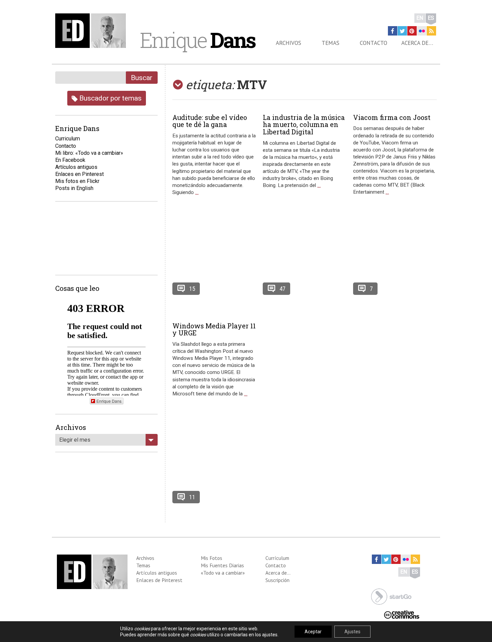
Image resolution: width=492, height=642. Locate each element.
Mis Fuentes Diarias (222, 565)
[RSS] (431, 31)
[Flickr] (421, 31)
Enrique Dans (108, 401)
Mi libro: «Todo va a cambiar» (89, 153)
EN (419, 18)
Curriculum (67, 138)
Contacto (373, 43)
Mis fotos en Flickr (77, 181)
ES (431, 18)
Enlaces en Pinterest (79, 174)
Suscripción (277, 580)
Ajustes (352, 631)
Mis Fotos (211, 558)
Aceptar (313, 631)
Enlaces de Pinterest (159, 580)
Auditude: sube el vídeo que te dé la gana (209, 121)
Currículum (277, 558)
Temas (330, 43)
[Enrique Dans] (92, 30)
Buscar (141, 77)
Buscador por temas (110, 98)
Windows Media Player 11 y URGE (214, 329)
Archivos (288, 43)
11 (192, 497)
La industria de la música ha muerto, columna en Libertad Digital (304, 124)
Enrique (197, 40)
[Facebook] (392, 31)
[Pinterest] (412, 31)
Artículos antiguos (76, 167)
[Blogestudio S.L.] (391, 595)
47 (282, 288)
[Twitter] (402, 31)
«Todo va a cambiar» (223, 572)
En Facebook (70, 160)
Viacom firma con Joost (391, 117)
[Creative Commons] (402, 614)
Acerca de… (417, 43)
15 (192, 288)
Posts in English (74, 188)
